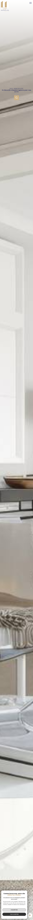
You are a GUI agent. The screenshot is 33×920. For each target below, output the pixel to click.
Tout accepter (14, 914)
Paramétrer (14, 910)
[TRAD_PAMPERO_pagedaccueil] (5, 11)
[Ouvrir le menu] (31, 3)
